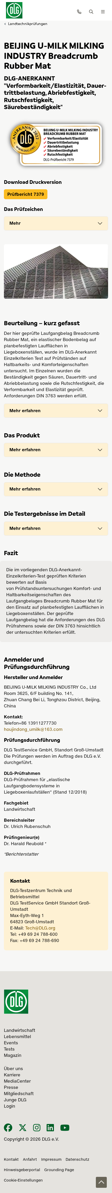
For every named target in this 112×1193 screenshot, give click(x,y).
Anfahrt (30, 1159)
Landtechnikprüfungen (27, 23)
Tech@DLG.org (40, 928)
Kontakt (11, 1159)
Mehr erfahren (25, 410)
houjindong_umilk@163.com (33, 730)
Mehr (15, 223)
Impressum (51, 1159)
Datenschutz (77, 1159)
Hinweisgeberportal (22, 1170)
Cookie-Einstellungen (23, 1180)
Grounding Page (59, 1170)
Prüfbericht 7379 (25, 194)
